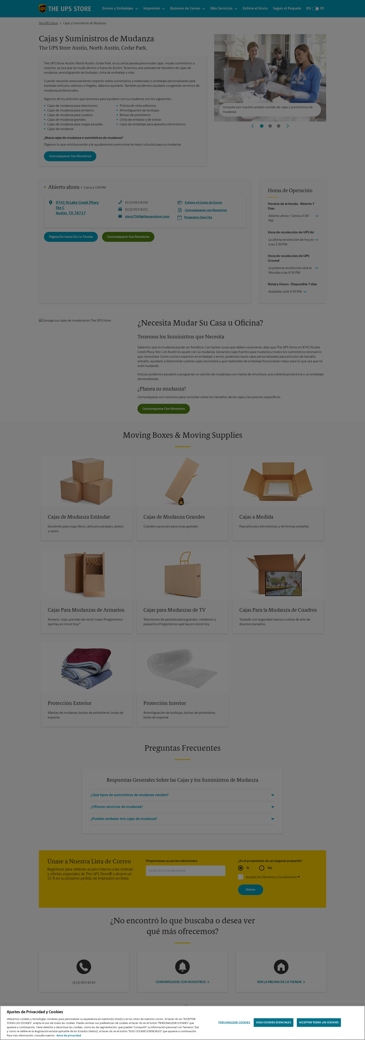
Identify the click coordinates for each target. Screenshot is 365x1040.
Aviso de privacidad (68, 1035)
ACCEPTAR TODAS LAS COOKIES (319, 1022)
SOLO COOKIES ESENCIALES (273, 1022)
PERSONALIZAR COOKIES (234, 1022)
